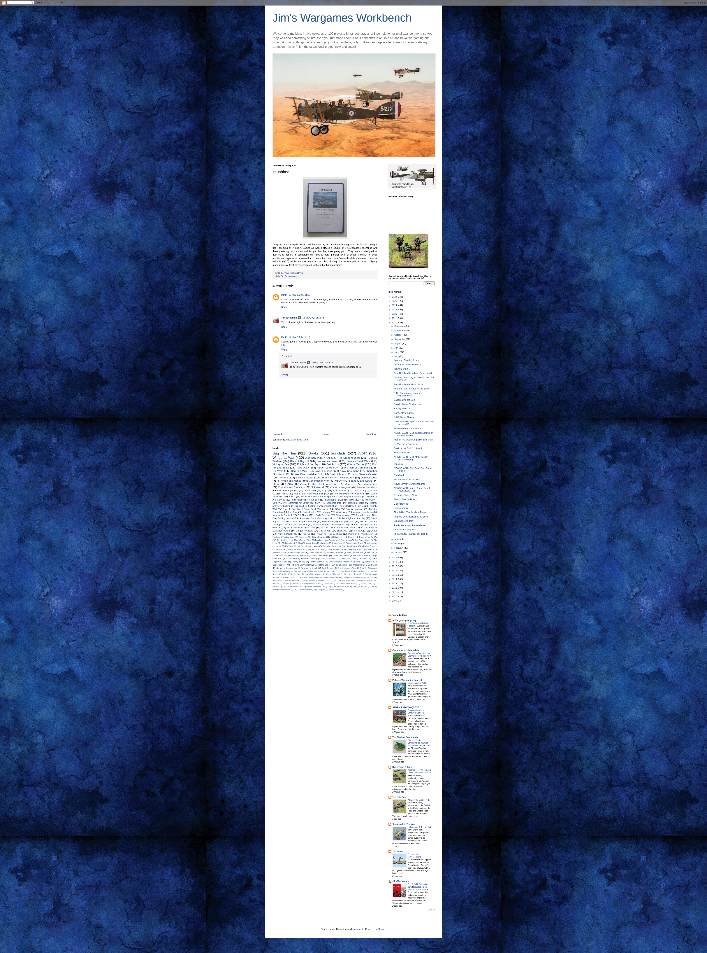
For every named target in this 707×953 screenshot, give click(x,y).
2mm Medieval (294, 527)
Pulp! (307, 574)
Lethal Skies (359, 571)
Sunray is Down (359, 587)
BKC (279, 490)
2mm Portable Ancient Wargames (344, 562)
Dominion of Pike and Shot (294, 571)
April (397, 539)
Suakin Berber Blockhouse (407, 404)
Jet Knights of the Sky (353, 518)
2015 (395, 575)
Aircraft (324, 527)
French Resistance (365, 549)
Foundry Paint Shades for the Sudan (412, 388)
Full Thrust (303, 515)
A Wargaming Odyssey (404, 620)
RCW (337, 509)
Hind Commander (303, 565)
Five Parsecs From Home (340, 549)
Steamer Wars (343, 515)
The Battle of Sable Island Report (410, 512)
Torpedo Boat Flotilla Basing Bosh (411, 516)
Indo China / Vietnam (364, 474)
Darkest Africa (369, 477)
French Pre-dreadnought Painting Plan (413, 439)
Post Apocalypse (354, 509)
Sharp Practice (319, 537)
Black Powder (328, 568)
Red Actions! (366, 500)
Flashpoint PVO (346, 521)
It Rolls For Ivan (322, 515)
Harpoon (295, 580)
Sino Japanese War (316, 587)
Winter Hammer (317, 562)
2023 (395, 309)
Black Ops (342, 530)
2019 (395, 557)
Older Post (371, 434)
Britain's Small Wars (358, 461)
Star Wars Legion (330, 546)
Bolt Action (333, 464)
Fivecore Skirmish (355, 552)
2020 (395, 322)
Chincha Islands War (347, 568)
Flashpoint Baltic (355, 503)
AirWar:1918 (310, 490)
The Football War (327, 483)
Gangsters (277, 565)
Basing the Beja (402, 408)
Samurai (326, 512)
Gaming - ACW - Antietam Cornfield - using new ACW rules (419, 656)
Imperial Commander (344, 527)
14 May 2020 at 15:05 (299, 337)
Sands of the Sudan (404, 413)
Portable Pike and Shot (295, 524)
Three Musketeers (341, 556)
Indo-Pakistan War (362, 580)
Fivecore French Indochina (407, 428)
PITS (362, 521)
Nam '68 (328, 584)
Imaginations (329, 518)
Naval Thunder (323, 470)
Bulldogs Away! (285, 518)
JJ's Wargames (400, 881)
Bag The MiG (299, 470)
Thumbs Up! (285, 590)
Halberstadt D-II (415, 827)
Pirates (284, 477)
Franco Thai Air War (368, 537)
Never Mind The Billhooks (284, 556)
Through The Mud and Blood (329, 534)
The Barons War (297, 552)
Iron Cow (293, 512)
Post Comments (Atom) (297, 439)
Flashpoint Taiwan (334, 500)
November (399, 330)
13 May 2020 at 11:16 (299, 295)
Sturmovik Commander (286, 568)
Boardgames (370, 483)
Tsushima (399, 464)
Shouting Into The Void (403, 824)
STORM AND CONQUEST (405, 707)
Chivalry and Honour (336, 577)
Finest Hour (307, 496)
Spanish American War (339, 587)
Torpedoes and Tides (366, 515)
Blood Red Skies (308, 558)
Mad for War (325, 530)
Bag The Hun (284, 453)
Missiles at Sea (314, 584)
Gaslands (303, 537)
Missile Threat (299, 584)
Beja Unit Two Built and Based (409, 384)
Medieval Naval (279, 552)
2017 (395, 566)
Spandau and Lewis (360, 480)
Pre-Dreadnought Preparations (409, 525)
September (400, 339)
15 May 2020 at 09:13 (322, 362)
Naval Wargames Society (346, 584)
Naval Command (349, 470)
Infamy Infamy (298, 562)
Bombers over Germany (326, 540)
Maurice (370, 552)
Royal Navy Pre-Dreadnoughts (409, 484)
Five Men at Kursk (335, 552)
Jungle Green (283, 540)
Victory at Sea (280, 464)
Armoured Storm (308, 518)
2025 (395, 301)
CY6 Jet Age (358, 530)
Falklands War (281, 580)
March (397, 543)
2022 (395, 314)
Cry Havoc (346, 540)
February (399, 548)
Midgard (286, 584)
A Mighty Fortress (369, 546)
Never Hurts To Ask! (417, 683)
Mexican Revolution (363, 512)
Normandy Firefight (282, 515)
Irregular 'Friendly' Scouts (406, 360)
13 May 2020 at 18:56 (313, 317)
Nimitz (285, 493)
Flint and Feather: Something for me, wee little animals (418, 743)
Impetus (306, 534)
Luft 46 (335, 565)
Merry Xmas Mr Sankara (317, 543)
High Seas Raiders (403, 521)
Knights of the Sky (308, 464)
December (399, 326)
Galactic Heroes (321, 524)
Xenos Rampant (335, 590)
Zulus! (275, 530)
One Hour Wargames (341, 487)
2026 (395, 296)
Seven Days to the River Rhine (314, 556)
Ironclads (338, 453)
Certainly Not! (318, 577)
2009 (395, 600)
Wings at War (283, 457)
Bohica (351, 537)
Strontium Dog (341, 524)
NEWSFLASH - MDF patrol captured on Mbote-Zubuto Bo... (413, 434)
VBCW (339, 480)
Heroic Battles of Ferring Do (315, 580)
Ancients (305, 483)
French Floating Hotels (405, 499)
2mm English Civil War (349, 496)
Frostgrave (299, 549)
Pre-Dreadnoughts (289, 276)
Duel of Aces (337, 474)
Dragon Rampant (304, 530)
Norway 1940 (366, 584)
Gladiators (314, 500)
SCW (317, 503)
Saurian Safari (340, 490)
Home (326, 434)
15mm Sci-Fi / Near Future (338, 477)
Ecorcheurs (327, 521)
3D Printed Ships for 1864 (407, 479)
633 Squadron (336, 537)
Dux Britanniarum (362, 540)
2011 (395, 592)
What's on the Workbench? (360, 534)
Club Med (399, 475)
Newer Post (279, 434)
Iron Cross (359, 524)
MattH (284, 295)
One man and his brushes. (406, 650)
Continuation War (319, 480)
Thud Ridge (338, 506)
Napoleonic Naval (327, 461)
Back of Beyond (299, 461)
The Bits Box (399, 797)
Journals (350, 483)
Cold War (277, 503)
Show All (431, 910)
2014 (395, 579)
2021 (395, 318)
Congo (374, 530)
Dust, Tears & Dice (402, 767)
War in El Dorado (333, 574)
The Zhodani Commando (405, 737)
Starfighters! (317, 574)
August (398, 343)
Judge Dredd (345, 571)
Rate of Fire (366, 527)
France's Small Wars (367, 487)
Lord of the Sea (321, 565)
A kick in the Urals (416, 800)
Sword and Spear (350, 546)
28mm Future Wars (303, 540)
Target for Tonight (316, 549)
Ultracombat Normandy (303, 590)
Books (314, 453)
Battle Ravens (401, 504)
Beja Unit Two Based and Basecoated (413, 373)
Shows (276, 483)
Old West (277, 470)
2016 (395, 570)
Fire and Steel (316, 571)
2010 (395, 596)
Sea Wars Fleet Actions (294, 587)
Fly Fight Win (291, 546)
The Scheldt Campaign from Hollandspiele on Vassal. (418, 887)
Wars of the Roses (352, 574)
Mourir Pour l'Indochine (352, 565)
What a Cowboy (360, 556)
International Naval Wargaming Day (311, 493)
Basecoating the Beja (404, 400)
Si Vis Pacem (371, 565)
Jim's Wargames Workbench (342, 18)
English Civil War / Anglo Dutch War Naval (305, 509)
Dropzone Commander (368, 577)
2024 (395, 305)
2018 (395, 562)
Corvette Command (328, 558)
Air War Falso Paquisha (406, 444)
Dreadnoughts (333, 503)
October (398, 335)
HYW (351, 500)
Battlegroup (304, 577)
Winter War (341, 512)
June (397, 352)
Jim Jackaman (289, 317)
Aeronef (311, 527)
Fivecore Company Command (354, 558)
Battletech (369, 562)
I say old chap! (401, 369)
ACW (290, 483)
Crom (362, 568)
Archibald (291, 577)
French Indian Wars (310, 546)
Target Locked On (327, 467)
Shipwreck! (317, 487)
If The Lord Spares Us (341, 580)
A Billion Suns (368, 574)
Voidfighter (320, 590)
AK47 (362, 453)
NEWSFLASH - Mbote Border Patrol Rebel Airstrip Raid (412, 489)
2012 (395, 588)
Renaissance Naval (354, 543)
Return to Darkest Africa (406, 495)
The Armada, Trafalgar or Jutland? (411, 534)
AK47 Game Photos (404, 417)
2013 (395, 583)
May (396, 356)
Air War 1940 (278, 577)
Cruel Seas (358, 490)
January (398, 552)
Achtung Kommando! (305, 521)
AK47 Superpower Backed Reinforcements (407, 394)
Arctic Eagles (309, 512)
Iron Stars (331, 571)
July (396, 348)
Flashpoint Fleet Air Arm (283, 537)
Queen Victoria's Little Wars (407, 364)
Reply (284, 307)
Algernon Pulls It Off (317, 457)
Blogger (382, 929)
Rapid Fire (292, 490)
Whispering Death (309, 568)
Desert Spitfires (357, 506)
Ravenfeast (337, 543)
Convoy (351, 577)
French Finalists (402, 452)
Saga (324, 490)
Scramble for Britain (299, 503)
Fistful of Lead (304, 477)
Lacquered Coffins (293, 543)
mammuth (359, 929)
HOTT (288, 565)
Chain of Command (358, 467)
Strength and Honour (290, 480)
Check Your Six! (316, 552)
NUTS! (284, 574)
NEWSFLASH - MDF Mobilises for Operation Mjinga (411, 458)
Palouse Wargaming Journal (407, 680)
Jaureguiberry (401, 508)
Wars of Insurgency (287, 534)
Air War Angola (283, 549)
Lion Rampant (325, 496)
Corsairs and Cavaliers (291, 487)
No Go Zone (296, 574)
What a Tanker (355, 464)
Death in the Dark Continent (312, 506)
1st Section (398, 851)
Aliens (287, 530)
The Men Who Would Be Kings (350, 493)
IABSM (292, 496)
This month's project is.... (406, 529)
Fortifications (297, 500)
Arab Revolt (291, 558)
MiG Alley (303, 467)
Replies (288, 356)
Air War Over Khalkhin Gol (306, 474)
